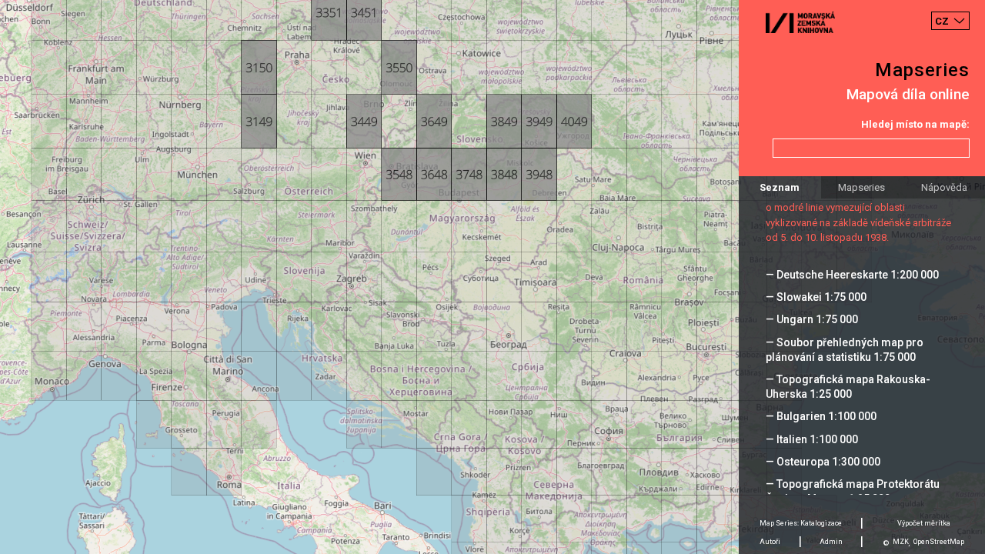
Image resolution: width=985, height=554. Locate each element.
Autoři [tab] (770, 542)
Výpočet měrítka (923, 523)
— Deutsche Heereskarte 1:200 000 (852, 275)
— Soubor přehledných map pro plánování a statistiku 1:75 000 (844, 349)
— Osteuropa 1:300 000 (823, 462)
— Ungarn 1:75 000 (812, 319)
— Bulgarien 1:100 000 (821, 416)
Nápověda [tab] (944, 187)
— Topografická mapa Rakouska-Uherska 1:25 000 (848, 386)
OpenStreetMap (938, 542)
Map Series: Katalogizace (801, 523)
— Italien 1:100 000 (812, 439)
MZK (901, 542)
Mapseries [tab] (861, 187)
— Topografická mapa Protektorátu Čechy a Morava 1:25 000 (853, 491)
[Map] (492, 277)
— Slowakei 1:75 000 (816, 297)
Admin (831, 542)
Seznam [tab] (780, 187)
